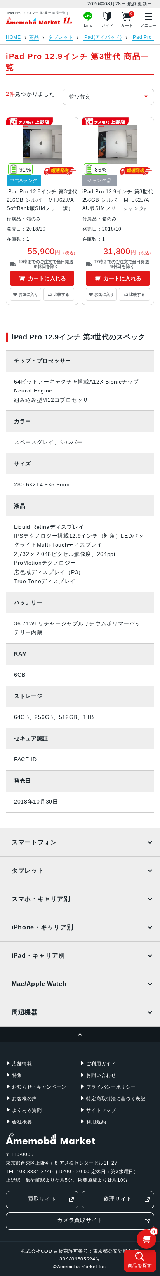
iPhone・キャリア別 (42, 927)
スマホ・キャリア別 (41, 899)
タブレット (61, 37)
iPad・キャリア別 (38, 955)
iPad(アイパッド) (102, 37)
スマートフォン (34, 842)
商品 (34, 37)
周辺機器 (25, 1012)
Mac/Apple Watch (39, 984)
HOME (13, 37)
